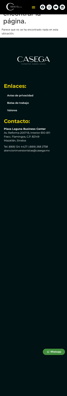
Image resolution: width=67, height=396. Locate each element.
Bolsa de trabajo (18, 102)
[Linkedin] (62, 7)
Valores (12, 110)
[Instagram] (49, 7)
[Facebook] (42, 7)
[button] (33, 7)
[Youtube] (55, 7)
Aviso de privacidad (20, 95)
